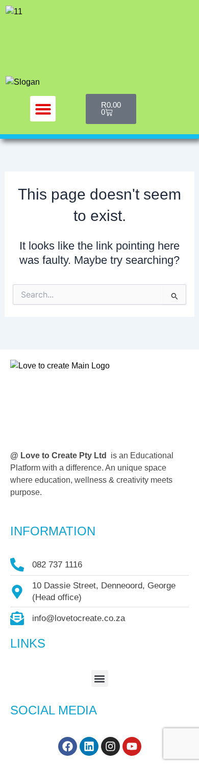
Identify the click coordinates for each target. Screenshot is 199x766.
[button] (43, 108)
